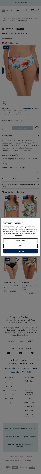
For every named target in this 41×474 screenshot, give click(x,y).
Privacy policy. (18, 235)
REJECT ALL (20, 245)
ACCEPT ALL (20, 251)
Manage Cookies (20, 240)
